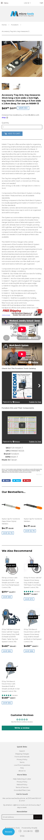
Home (4, 25)
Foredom (14, 25)
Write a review (22, 728)
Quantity (5, 123)
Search (22, 751)
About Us (22, 771)
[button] (29, 591)
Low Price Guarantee (22, 765)
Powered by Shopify (29, 828)
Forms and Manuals (22, 757)
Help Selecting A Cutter (22, 779)
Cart (41, 3)
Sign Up (38, 817)
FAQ (22, 768)
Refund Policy (22, 784)
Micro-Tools (15, 828)
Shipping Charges (22, 754)
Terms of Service (22, 787)
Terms (22, 762)
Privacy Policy (22, 759)
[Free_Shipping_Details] (22, 315)
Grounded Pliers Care (22, 790)
